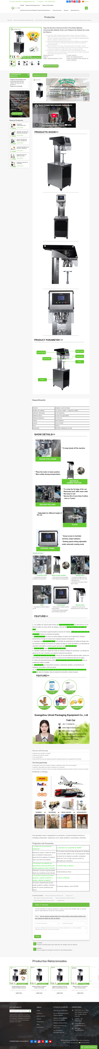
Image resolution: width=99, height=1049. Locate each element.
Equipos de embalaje (47, 5)
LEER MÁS (20, 127)
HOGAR (22, 5)
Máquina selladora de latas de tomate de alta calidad (39, 987)
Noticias (66, 10)
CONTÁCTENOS (17, 113)
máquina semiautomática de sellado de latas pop (65, 898)
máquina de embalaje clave (33, 5)
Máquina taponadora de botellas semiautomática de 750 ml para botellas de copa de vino (23, 125)
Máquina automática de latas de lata (60, 1026)
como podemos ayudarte (19, 95)
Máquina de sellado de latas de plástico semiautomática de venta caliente (60, 987)
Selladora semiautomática (60, 1023)
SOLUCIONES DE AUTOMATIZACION (59, 1031)
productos (39, 1013)
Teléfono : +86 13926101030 (46, 1)
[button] (91, 981)
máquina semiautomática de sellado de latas (54, 895)
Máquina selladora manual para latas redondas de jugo (80, 987)
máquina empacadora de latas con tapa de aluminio (44, 900)
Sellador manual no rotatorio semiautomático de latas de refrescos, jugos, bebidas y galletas (22, 163)
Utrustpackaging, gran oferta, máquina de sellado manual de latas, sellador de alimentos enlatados (19, 987)
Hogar (38, 1010)
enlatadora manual (60, 900)
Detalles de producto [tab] (39, 75)
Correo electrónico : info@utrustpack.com (23, 1)
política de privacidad (72, 1042)
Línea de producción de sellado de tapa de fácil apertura (35, 10)
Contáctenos (40, 1021)
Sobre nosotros (75, 10)
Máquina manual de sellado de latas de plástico (43, 898)
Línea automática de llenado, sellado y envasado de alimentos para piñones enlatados (23, 148)
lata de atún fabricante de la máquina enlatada (61, 1014)
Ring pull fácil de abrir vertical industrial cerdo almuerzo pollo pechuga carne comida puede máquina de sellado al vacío (22, 155)
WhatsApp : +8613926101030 (79, 1029)
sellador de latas (69, 895)
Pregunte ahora (52, 66)
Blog (38, 1024)
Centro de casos (57, 10)
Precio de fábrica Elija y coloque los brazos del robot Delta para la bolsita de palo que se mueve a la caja (23, 140)
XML (64, 1042)
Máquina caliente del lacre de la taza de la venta (60, 1019)
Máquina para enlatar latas (60, 1010)
